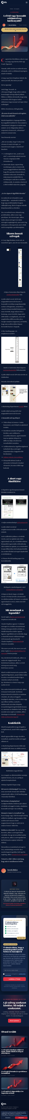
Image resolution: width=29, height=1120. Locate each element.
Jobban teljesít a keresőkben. (13, 457)
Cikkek (11, 8)
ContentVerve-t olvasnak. (14, 590)
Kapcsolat (22, 1113)
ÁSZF (10, 1113)
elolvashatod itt (22, 522)
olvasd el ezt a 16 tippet (19, 854)
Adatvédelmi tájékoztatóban (21, 1115)
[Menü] (26, 2)
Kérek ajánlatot (14, 1020)
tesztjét (21, 406)
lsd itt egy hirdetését (18, 617)
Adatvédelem (4, 1113)
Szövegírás (16, 8)
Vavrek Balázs (12, 25)
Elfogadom (21, 1117)
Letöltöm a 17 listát (14, 979)
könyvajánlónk (18, 641)
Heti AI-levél (4, 1116)
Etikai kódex (16, 1113)
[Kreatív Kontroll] (4, 2)
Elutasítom (7, 1117)
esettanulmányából (12, 295)
